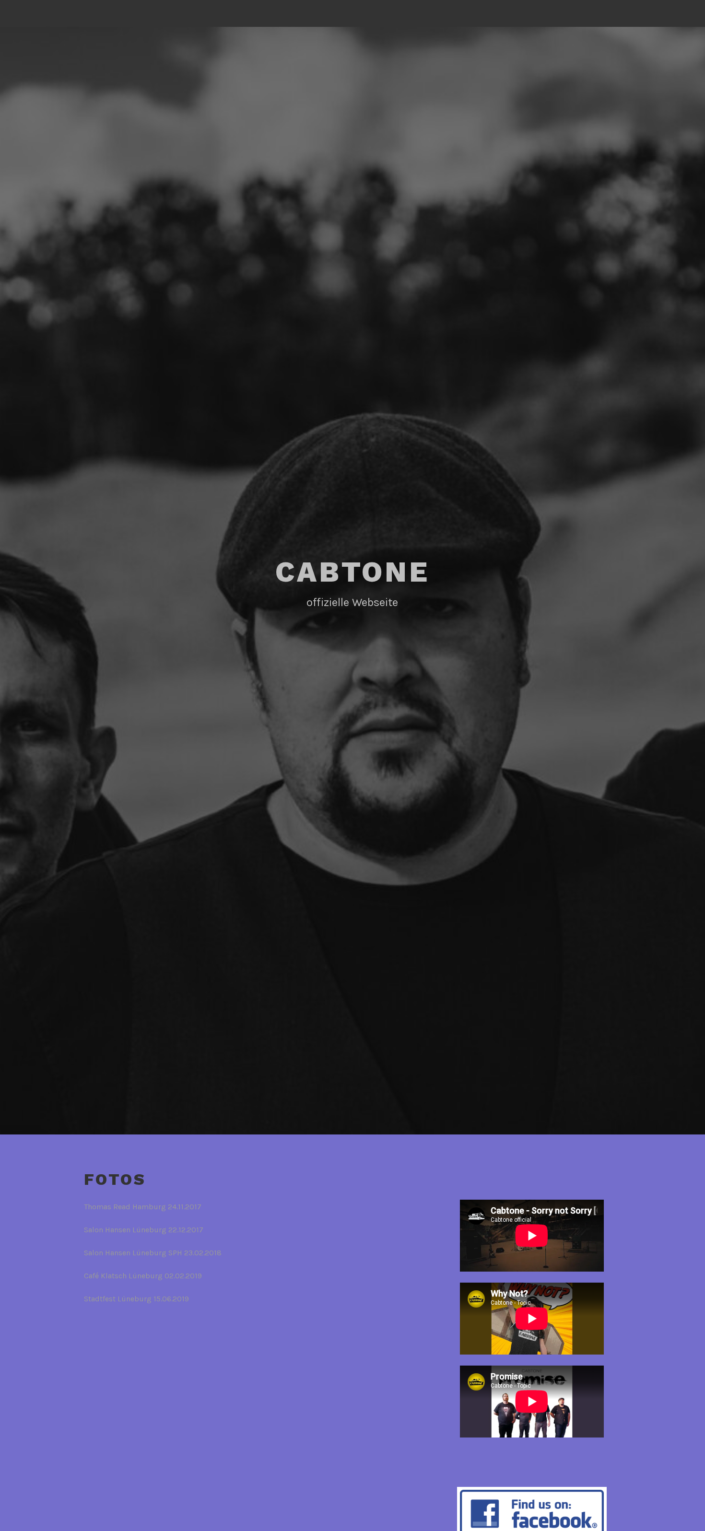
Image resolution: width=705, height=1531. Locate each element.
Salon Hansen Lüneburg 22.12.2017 (143, 1229)
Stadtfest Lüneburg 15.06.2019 (136, 1298)
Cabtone (352, 572)
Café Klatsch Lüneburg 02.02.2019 (143, 1275)
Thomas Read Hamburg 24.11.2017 (142, 1206)
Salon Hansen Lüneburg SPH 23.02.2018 (153, 1252)
